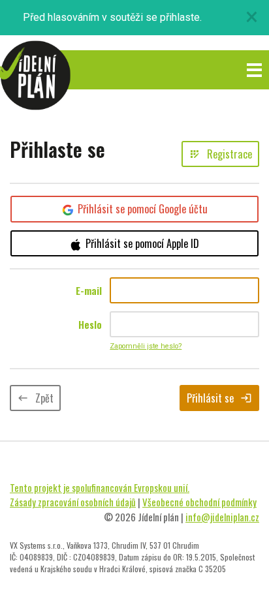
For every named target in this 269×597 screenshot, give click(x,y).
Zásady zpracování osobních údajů (73, 502)
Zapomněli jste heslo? (146, 346)
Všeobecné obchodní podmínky (199, 502)
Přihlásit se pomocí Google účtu (143, 209)
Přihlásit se (219, 398)
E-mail (89, 290)
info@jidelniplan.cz (222, 517)
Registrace (220, 154)
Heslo (90, 324)
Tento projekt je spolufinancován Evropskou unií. (99, 487)
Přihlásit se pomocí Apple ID (142, 243)
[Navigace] (254, 70)
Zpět (35, 398)
